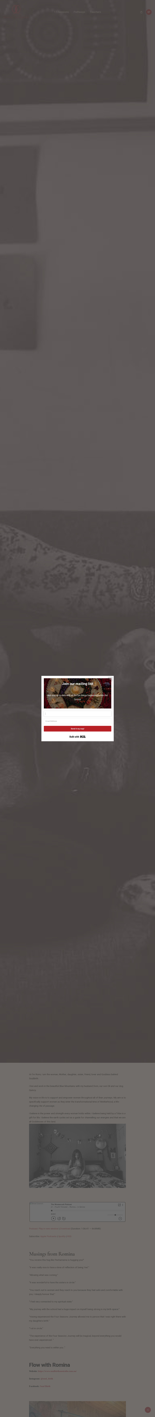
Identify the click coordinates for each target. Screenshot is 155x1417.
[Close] (110, 679)
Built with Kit (78, 737)
